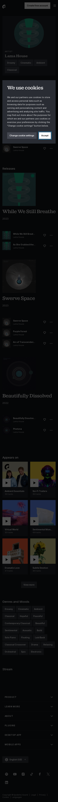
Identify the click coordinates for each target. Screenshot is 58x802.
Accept (44, 135)
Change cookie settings (22, 135)
